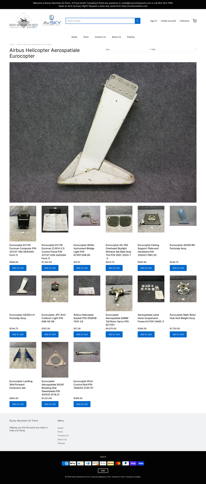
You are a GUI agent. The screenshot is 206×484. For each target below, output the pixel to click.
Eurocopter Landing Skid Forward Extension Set (21, 384)
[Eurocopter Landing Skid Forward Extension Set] (23, 355)
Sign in (153, 20)
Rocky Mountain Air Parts (80, 477)
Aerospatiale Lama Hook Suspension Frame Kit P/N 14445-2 (151, 318)
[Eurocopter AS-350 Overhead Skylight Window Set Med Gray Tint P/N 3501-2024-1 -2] (119, 219)
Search (103, 457)
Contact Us (100, 37)
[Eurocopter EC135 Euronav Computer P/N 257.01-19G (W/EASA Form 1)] (23, 223)
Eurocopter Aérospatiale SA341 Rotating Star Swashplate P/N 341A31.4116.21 (53, 388)
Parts (86, 37)
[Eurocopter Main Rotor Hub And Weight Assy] (183, 289)
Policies (131, 37)
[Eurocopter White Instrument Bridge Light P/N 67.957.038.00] (87, 216)
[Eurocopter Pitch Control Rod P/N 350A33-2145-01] (87, 352)
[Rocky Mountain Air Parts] (38, 21)
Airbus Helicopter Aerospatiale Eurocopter (34, 44)
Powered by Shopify (133, 477)
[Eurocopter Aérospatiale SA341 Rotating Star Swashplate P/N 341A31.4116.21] (55, 360)
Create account (168, 20)
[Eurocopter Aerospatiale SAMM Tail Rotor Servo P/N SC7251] (119, 293)
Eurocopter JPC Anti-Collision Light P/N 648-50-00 (54, 318)
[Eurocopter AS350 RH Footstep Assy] (183, 216)
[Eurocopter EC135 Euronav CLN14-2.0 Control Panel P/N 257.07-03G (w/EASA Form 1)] (55, 219)
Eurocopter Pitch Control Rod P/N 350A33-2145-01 (83, 384)
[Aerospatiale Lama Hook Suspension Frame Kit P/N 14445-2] (151, 289)
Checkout (184, 20)
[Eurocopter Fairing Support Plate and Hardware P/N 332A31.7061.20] (151, 219)
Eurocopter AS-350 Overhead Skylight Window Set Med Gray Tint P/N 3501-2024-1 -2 (118, 252)
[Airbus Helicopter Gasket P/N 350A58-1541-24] (87, 286)
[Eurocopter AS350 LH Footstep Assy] (23, 286)
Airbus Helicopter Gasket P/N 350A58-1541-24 (85, 318)
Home (74, 37)
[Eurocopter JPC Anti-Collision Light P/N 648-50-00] (55, 289)
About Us (116, 37)
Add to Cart (18, 268)
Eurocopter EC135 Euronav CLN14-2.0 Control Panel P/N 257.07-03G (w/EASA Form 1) (54, 252)
